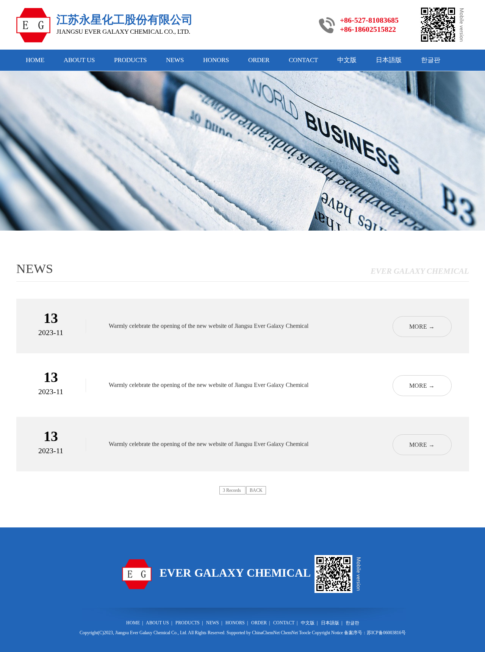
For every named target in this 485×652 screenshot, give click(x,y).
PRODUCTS (130, 60)
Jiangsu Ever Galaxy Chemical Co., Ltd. (151, 632)
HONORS (216, 60)
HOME (35, 60)
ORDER (258, 60)
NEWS (175, 60)
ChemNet (289, 632)
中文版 (347, 60)
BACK (256, 490)
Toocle (305, 632)
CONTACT (303, 60)
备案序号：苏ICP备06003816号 (375, 632)
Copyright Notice (327, 632)
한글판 (430, 60)
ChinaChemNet (266, 632)
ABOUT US (79, 60)
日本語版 (389, 60)
